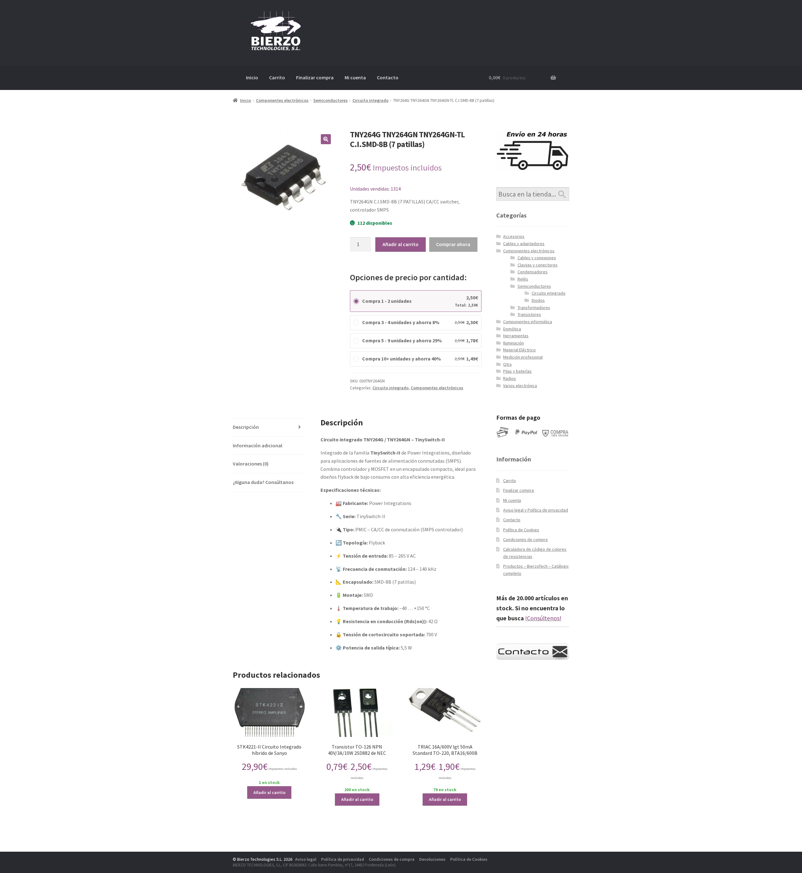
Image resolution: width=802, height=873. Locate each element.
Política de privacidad (342, 859)
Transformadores (534, 307)
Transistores (529, 314)
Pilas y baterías (517, 371)
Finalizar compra (315, 77)
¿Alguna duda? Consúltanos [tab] (263, 482)
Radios (509, 378)
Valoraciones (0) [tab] (250, 463)
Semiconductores (330, 100)
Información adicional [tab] (257, 445)
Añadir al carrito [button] (269, 792)
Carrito (277, 77)
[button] (326, 139)
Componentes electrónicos (282, 100)
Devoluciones (432, 859)
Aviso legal (305, 859)
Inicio (252, 77)
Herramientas (516, 336)
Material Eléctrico (519, 350)
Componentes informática (527, 321)
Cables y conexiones (537, 257)
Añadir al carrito (401, 244)
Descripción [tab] (246, 427)
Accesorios (513, 236)
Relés (523, 279)
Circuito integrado (370, 100)
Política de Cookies (521, 530)
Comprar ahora (453, 244)
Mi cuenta (355, 77)
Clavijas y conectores (538, 265)
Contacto (387, 77)
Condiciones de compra (525, 539)
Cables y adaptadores (523, 243)
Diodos (538, 300)
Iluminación (513, 343)
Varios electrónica (520, 385)
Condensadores (533, 272)
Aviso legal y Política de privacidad (535, 510)
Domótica (512, 329)
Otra (507, 364)
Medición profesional (523, 357)
